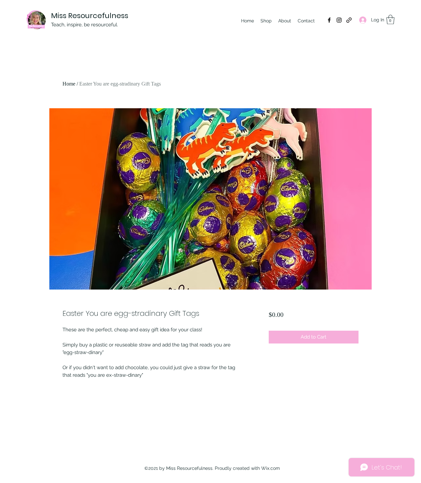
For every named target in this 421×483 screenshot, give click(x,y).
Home (68, 84)
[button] (390, 19)
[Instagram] (339, 20)
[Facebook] (329, 20)
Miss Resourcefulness (89, 16)
